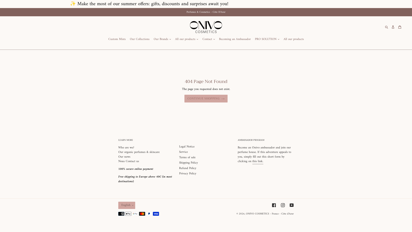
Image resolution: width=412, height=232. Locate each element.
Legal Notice (187, 146)
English (126, 205)
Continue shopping (203, 98)
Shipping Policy (188, 162)
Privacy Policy (187, 173)
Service (183, 152)
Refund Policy (187, 168)
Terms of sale (187, 157)
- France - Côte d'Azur (282, 214)
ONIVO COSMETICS (257, 214)
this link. (257, 161)
